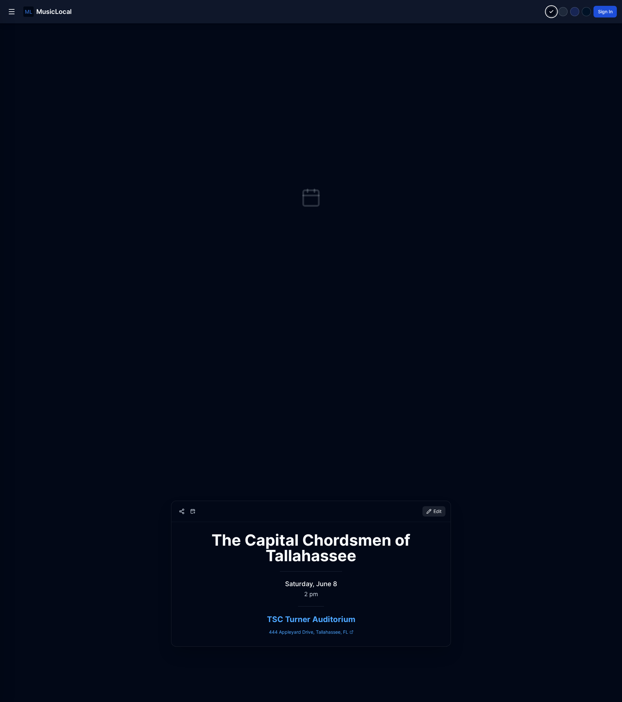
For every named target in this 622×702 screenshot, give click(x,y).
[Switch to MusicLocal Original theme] (552, 12)
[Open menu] (11, 11)
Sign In (605, 11)
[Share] (182, 511)
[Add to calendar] (192, 511)
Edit (437, 511)
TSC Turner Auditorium (311, 619)
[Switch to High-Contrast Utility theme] (586, 11)
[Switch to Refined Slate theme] (563, 11)
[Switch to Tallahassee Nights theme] (574, 11)
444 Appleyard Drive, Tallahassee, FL (308, 632)
